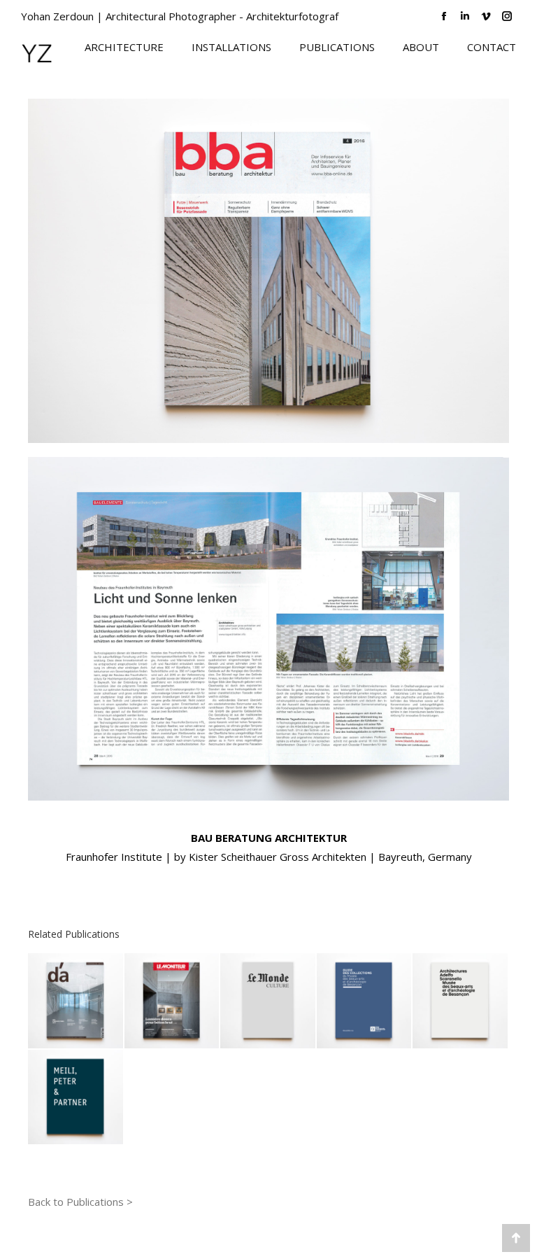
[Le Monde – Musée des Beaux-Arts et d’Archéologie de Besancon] (268, 1001)
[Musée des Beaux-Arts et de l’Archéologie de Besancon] (461, 1001)
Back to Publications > (80, 1202)
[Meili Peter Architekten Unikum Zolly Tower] (76, 1098)
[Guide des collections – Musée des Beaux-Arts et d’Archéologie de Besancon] (365, 1001)
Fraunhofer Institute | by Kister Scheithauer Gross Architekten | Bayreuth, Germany (269, 857)
